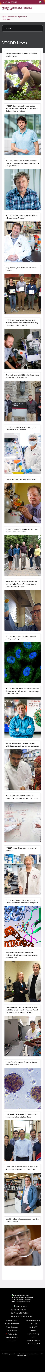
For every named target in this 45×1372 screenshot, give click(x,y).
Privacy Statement (12, 1327)
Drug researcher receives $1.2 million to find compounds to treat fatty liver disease (21, 1115)
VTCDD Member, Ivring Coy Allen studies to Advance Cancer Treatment (21, 217)
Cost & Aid (33, 1324)
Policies (33, 1330)
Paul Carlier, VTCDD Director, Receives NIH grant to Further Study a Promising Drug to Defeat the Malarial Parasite (21, 584)
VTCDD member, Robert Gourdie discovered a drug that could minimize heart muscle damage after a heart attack (22, 691)
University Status (11, 1320)
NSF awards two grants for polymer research (22, 479)
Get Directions (19, 1310)
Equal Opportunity (33, 1334)
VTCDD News (6, 19)
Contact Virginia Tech (22, 1316)
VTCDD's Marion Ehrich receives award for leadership (21, 849)
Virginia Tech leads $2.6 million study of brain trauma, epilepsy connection (21, 530)
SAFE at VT (33, 1327)
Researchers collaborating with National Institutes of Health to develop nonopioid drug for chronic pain (21, 955)
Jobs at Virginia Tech (33, 1344)
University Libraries (12, 1337)
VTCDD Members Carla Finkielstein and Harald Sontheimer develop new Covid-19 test (22, 797)
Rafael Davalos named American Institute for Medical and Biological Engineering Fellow (21, 1168)
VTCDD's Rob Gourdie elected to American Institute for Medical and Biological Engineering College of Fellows (22, 163)
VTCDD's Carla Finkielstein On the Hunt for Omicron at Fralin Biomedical (21, 428)
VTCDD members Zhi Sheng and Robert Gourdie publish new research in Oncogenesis (22, 901)
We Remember (12, 1334)
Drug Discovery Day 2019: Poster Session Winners (21, 269)
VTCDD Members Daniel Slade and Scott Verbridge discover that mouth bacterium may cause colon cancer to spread (22, 322)
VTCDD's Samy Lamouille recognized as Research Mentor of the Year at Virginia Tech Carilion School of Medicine (21, 108)
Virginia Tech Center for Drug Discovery (14, 16)
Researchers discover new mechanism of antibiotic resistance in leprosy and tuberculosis (22, 745)
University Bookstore (33, 1340)
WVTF (33, 1337)
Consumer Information (33, 1320)
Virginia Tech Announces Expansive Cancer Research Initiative (21, 1063)
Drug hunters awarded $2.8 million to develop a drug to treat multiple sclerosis (22, 376)
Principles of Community (11, 1324)
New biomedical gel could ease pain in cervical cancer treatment (22, 1220)
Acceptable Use (12, 1330)
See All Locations (20, 1313)
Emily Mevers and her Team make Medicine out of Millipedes (21, 55)
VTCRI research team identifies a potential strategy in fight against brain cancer (21, 637)
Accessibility (12, 1341)
